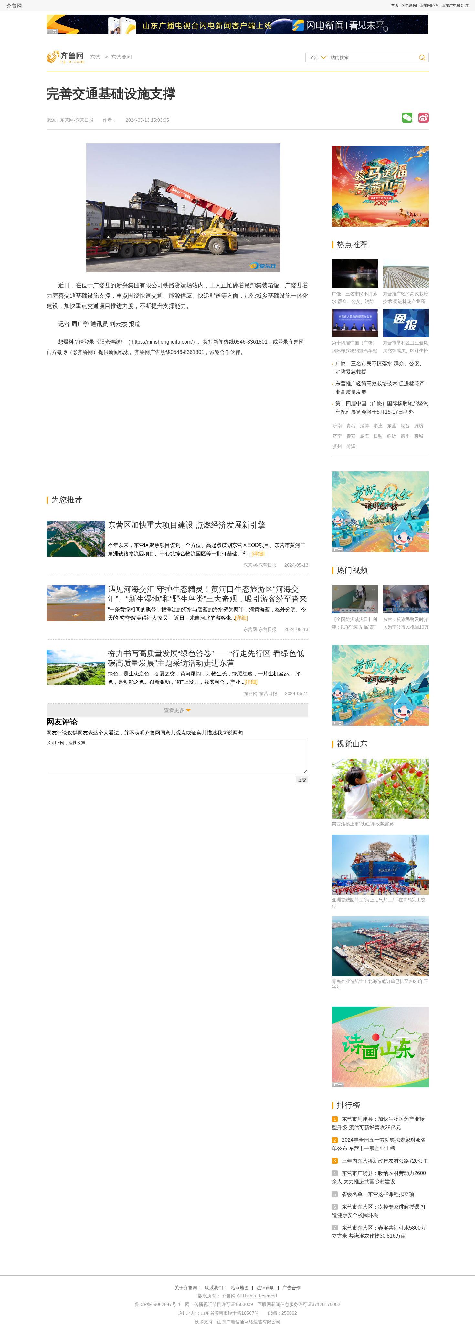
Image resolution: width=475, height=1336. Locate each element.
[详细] (257, 553)
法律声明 (266, 1287)
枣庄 (378, 425)
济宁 (337, 436)
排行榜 (348, 1105)
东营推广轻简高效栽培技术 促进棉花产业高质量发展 (405, 301)
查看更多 (174, 710)
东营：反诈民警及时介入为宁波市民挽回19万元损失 (406, 627)
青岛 (350, 425)
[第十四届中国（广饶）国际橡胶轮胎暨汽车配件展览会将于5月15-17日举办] (355, 335)
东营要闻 (121, 57)
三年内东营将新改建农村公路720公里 (385, 1160)
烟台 (405, 425)
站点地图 (240, 1287)
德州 (405, 436)
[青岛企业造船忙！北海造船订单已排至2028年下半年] (380, 946)
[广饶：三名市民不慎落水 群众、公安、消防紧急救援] (355, 286)
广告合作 (291, 1287)
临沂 (391, 436)
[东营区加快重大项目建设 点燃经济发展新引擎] (76, 539)
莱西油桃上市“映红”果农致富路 (363, 823)
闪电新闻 (409, 5)
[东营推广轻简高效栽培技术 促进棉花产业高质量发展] (406, 286)
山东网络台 (429, 5)
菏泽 (350, 446)
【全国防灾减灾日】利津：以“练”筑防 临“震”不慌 (354, 627)
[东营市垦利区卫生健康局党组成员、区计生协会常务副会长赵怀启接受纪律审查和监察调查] (406, 335)
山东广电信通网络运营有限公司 (248, 1321)
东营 (95, 57)
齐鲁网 (14, 5)
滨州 (337, 446)
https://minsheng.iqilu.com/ (162, 342)
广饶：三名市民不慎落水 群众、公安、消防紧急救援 (354, 301)
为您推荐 (66, 499)
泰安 (350, 436)
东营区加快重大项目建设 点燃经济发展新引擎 (186, 525)
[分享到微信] (407, 118)
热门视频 (352, 570)
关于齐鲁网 (185, 1287)
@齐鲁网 (82, 352)
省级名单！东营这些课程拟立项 (378, 1194)
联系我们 (214, 1287)
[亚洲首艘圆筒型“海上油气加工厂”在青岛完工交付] (380, 865)
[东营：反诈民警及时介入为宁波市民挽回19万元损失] (406, 599)
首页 (395, 5)
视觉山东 (352, 743)
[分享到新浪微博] (423, 118)
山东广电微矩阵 (455, 5)
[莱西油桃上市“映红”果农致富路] (380, 789)
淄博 (364, 425)
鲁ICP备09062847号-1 (158, 1304)
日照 (378, 436)
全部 (314, 57)
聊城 (418, 436)
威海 (364, 436)
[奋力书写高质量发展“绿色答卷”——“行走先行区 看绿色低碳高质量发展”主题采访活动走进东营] (76, 667)
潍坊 (418, 425)
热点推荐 (352, 244)
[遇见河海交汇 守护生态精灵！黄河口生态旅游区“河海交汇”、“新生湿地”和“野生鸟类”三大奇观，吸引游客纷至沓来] (76, 603)
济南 (337, 425)
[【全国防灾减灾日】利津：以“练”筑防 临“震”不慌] (355, 599)
